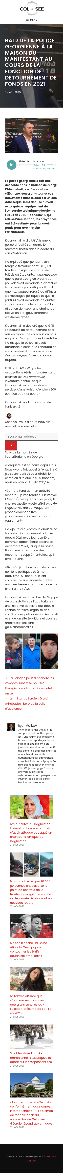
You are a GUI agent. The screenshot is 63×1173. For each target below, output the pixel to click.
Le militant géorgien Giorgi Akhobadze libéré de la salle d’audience (26, 703)
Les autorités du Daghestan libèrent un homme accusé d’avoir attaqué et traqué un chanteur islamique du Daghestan (31, 832)
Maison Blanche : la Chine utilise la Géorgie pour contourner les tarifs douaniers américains (28, 949)
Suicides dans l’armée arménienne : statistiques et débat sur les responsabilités (31, 1057)
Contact (31, 1160)
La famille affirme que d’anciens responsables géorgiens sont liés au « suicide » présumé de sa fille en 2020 (30, 1004)
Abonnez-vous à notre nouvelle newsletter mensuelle (28, 424)
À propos (49, 1156)
